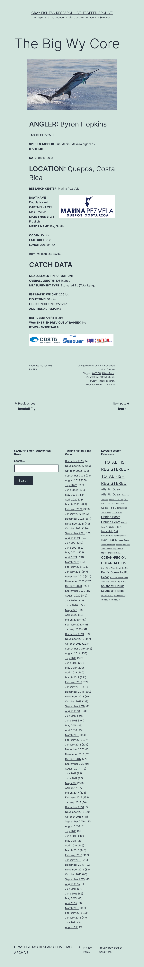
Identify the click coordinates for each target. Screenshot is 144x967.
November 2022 (75, 465)
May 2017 (70, 783)
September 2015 (75, 879)
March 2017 (72, 792)
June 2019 (71, 662)
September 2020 (75, 590)
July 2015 (70, 888)
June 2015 (71, 893)
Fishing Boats (110, 517)
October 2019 (73, 643)
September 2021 (75, 533)
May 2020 (71, 610)
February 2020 (74, 624)
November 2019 (74, 638)
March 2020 (72, 619)
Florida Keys (111, 527)
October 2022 (73, 470)
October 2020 (73, 586)
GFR (34, 369)
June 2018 (71, 720)
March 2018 (72, 735)
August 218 (71, 927)
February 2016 (73, 855)
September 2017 (75, 763)
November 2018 (74, 696)
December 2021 (74, 518)
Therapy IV (105, 600)
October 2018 (73, 701)
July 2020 (71, 600)
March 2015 (72, 908)
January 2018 (73, 744)
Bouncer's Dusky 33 (116, 499)
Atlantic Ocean (111, 489)
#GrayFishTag (107, 377)
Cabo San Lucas (118, 503)
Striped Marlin (107, 595)
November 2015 (74, 869)
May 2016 (71, 840)
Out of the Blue (108, 568)
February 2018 (73, 739)
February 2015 (73, 912)
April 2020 (71, 614)
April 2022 (71, 499)
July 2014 (70, 922)
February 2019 (73, 682)
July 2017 (70, 773)
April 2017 (71, 787)
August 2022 (72, 480)
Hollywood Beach (121, 540)
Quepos (111, 369)
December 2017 (74, 749)
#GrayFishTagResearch (102, 380)
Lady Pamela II (106, 549)
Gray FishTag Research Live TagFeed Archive (72, 13)
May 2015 (71, 898)
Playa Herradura (116, 577)
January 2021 (73, 571)
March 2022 (72, 504)
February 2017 (73, 797)
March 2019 (72, 677)
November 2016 (74, 811)
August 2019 (72, 653)
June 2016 (71, 835)
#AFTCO (96, 373)
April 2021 (71, 557)
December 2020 (74, 576)
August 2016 (72, 826)
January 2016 (73, 859)
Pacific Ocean (110, 572)
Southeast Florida (112, 586)
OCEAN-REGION (113, 558)
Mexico (104, 553)
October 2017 (73, 759)
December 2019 (74, 634)
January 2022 (73, 513)
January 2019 (73, 686)
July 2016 (70, 831)
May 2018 (71, 725)
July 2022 (71, 485)
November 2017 (74, 754)
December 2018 (74, 691)
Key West (119, 544)
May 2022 (71, 494)
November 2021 (74, 523)
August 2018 (72, 711)
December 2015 (74, 864)
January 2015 (73, 917)
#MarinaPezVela (94, 384)
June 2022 (71, 489)
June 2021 (71, 547)
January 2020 (73, 629)
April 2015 (71, 903)
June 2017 (71, 778)
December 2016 (74, 807)
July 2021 (70, 542)
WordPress (105, 951)
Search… (19, 460)
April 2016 (71, 845)
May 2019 (71, 667)
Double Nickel (106, 512)
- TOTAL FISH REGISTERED (115, 476)
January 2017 (73, 802)
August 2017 (72, 768)
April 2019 (71, 672)
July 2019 (70, 658)
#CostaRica (92, 377)
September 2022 (75, 475)
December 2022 (74, 461)
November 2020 (75, 581)
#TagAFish (109, 384)
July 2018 (70, 715)
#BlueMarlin (108, 373)
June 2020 (71, 605)
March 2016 (72, 850)
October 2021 (73, 528)
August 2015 (72, 884)
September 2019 (75, 648)
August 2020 (72, 595)
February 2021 (73, 566)
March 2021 (72, 562)
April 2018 (71, 730)
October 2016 (73, 816)
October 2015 (73, 874)
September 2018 (75, 706)
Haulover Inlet (120, 535)
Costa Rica (100, 365)
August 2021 (72, 537)
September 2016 (75, 821)
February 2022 (74, 509)
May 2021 (71, 552)
